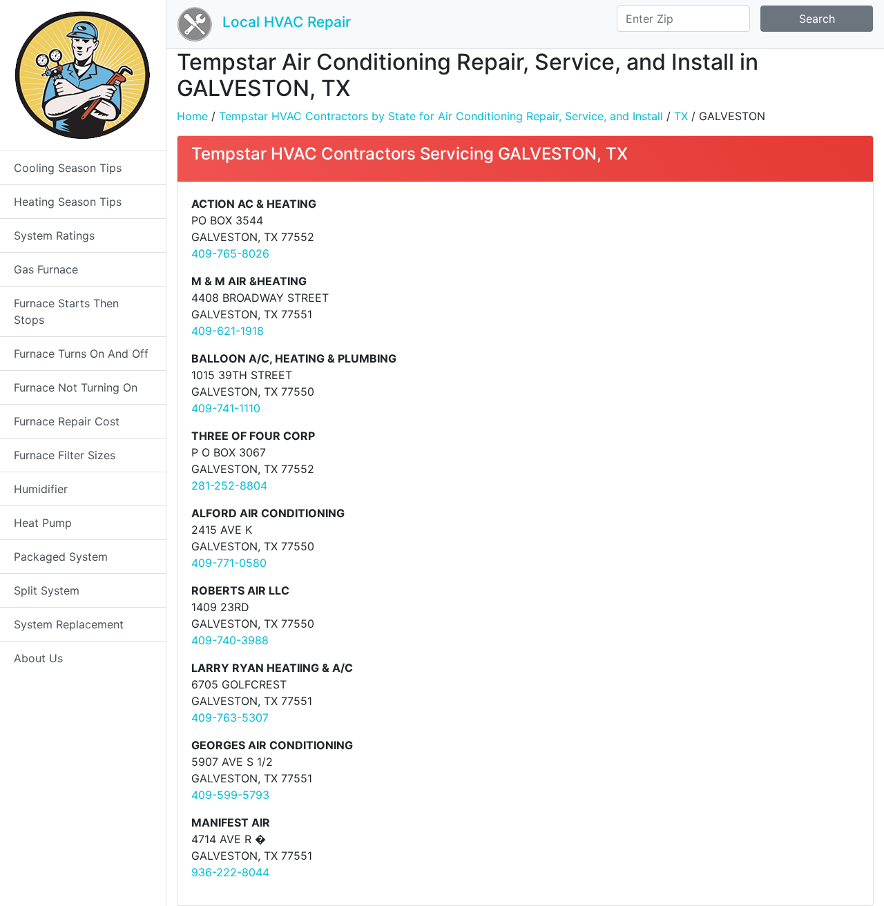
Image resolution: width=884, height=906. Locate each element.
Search (817, 19)
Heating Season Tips (68, 202)
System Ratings (54, 235)
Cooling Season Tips (68, 168)
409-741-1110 (225, 408)
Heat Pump (43, 523)
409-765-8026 (230, 253)
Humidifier (41, 489)
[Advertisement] (697, 292)
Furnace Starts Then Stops (66, 311)
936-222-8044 (230, 872)
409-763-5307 (230, 717)
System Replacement (69, 624)
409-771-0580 (229, 563)
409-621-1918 (227, 331)
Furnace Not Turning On (75, 387)
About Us (38, 658)
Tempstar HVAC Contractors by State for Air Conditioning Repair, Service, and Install (441, 116)
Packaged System (61, 556)
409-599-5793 (230, 795)
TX (681, 116)
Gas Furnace (46, 269)
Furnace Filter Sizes (64, 455)
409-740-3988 (230, 640)
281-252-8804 (229, 485)
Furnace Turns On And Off (81, 353)
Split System (46, 590)
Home (192, 116)
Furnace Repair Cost (66, 421)
